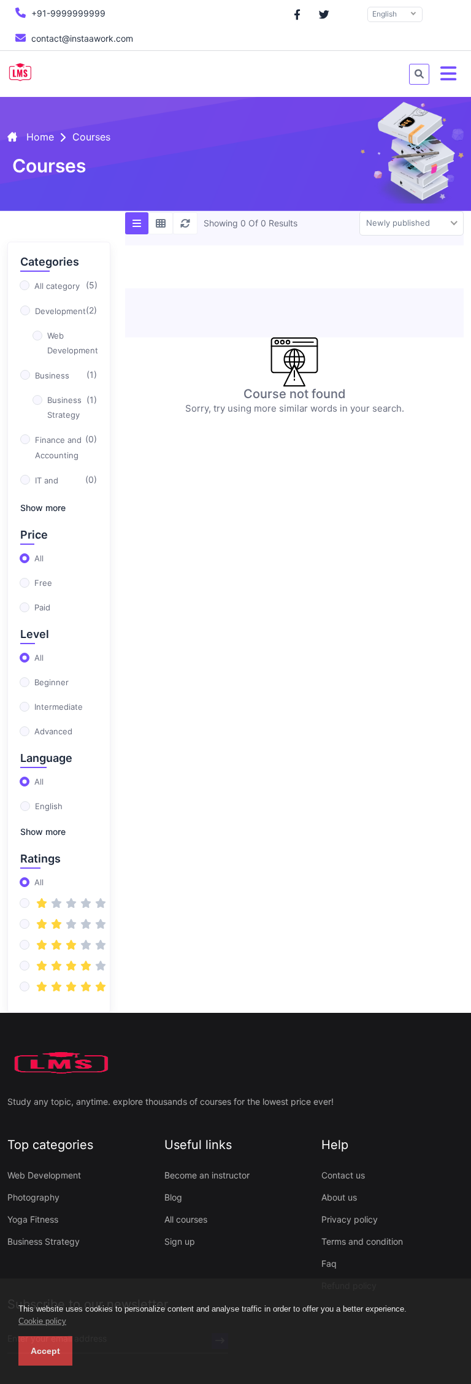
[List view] (136, 223)
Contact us (343, 1175)
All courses (185, 1219)
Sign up (179, 1241)
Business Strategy (43, 1241)
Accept (45, 1351)
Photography (33, 1197)
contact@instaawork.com (81, 38)
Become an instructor (207, 1175)
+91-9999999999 (67, 13)
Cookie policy (42, 1321)
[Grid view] (160, 223)
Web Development (44, 1175)
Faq (329, 1263)
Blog (173, 1197)
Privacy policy (349, 1219)
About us (339, 1197)
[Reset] (185, 223)
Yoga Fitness (32, 1219)
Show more (43, 507)
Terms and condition (362, 1241)
